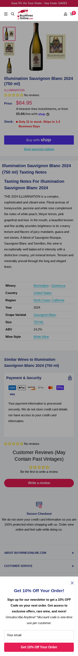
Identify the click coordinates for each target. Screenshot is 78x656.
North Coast (41, 300)
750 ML (38, 322)
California (58, 300)
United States (42, 293)
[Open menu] (5, 14)
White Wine (41, 336)
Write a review (39, 483)
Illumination (14, 90)
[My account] (65, 14)
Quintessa (58, 285)
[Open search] (12, 14)
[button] (13, 443)
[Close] (72, 583)
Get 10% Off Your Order (39, 647)
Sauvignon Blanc (44, 315)
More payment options (39, 149)
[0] (71, 14)
